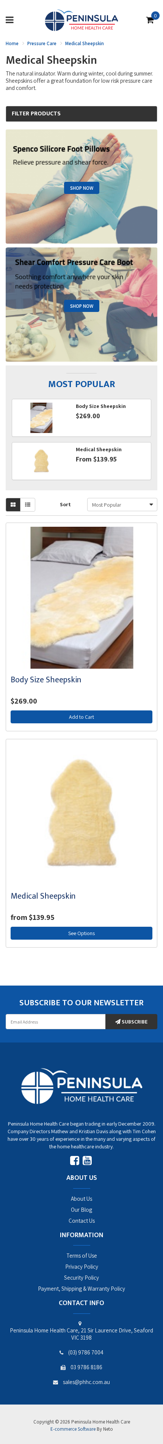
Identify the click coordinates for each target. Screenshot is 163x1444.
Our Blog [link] (81, 1209)
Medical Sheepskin (43, 896)
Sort (65, 504)
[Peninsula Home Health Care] (81, 20)
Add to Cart (81, 716)
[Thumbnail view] (13, 505)
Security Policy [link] (81, 1277)
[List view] (27, 505)
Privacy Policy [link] (81, 1266)
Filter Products (36, 113)
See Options (81, 933)
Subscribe (134, 1021)
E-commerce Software (73, 1429)
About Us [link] (81, 1198)
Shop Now (81, 188)
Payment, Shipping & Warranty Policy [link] (81, 1288)
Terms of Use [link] (81, 1255)
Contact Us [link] (82, 1220)
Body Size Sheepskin (46, 680)
